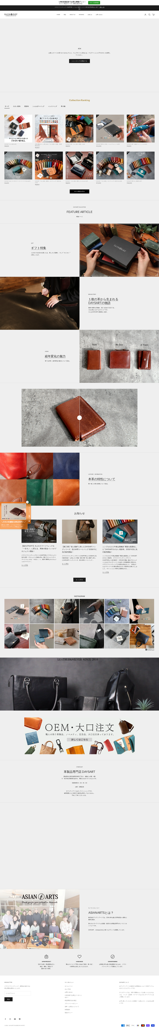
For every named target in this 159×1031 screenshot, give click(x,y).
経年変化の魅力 (55, 356)
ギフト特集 (38, 248)
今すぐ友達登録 (94, 2)
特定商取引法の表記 (70, 1000)
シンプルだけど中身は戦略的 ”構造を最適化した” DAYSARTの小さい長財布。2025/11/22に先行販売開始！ (120, 549)
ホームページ (69, 986)
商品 (65, 14)
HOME (58, 14)
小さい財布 (16, 106)
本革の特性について (101, 479)
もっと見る (25, 565)
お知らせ (90, 14)
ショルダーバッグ (38, 106)
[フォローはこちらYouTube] (15, 1019)
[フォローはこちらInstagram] (10, 1019)
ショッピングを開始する (79, 61)
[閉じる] (27, 502)
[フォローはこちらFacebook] (5, 1019)
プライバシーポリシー (71, 1003)
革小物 (63, 106)
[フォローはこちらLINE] (20, 1019)
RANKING (81, 14)
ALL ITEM (68, 989)
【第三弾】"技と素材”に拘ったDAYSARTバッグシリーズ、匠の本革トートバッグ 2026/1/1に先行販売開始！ (79, 549)
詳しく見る (28, 442)
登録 (8, 999)
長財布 (26, 106)
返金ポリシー (69, 1012)
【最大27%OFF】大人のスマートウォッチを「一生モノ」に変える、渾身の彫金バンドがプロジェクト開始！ (39, 548)
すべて (7, 106)
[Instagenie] (150, 649)
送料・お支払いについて (72, 1006)
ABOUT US (72, 14)
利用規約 (67, 1009)
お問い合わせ (99, 14)
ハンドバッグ (52, 106)
